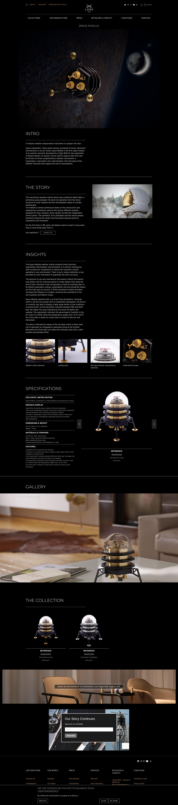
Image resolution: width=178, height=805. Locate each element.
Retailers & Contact (101, 18)
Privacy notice (139, 783)
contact (32, 4)
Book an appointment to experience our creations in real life (89, 687)
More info (42, 801)
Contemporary (31, 783)
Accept (103, 801)
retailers (42, 4)
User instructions (97, 783)
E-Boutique (126, 18)
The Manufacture (58, 18)
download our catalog (58, 4)
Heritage (50, 779)
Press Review (74, 783)
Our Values (51, 783)
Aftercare (94, 779)
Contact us (47, 233)
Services (146, 18)
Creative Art (30, 779)
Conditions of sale (140, 779)
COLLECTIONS (34, 18)
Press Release (74, 779)
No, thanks (114, 801)
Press (79, 18)
